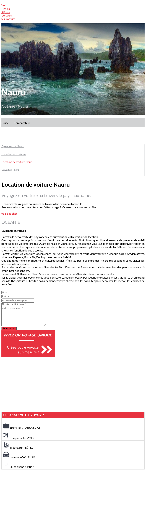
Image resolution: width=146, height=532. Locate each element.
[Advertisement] (28, 384)
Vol (3, 5)
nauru (23, 106)
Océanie (8, 106)
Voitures (6, 15)
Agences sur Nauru (12, 146)
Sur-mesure (8, 18)
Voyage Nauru (10, 169)
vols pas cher (9, 213)
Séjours (5, 12)
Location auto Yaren (13, 154)
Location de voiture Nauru (17, 162)
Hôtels (5, 8)
